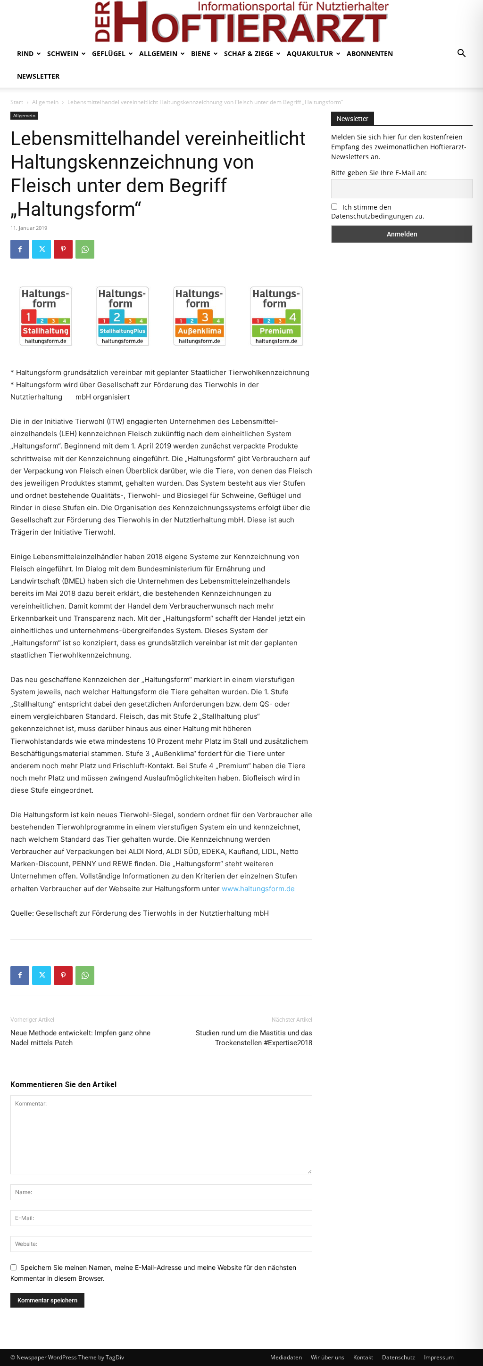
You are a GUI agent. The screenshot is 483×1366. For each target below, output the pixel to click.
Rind (25, 53)
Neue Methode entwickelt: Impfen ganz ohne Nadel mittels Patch (80, 1038)
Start (16, 102)
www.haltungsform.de (258, 888)
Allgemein (158, 53)
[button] (461, 54)
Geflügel (108, 53)
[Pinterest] (63, 249)
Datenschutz (398, 1357)
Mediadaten (286, 1357)
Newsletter (38, 76)
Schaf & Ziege (248, 53)
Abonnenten (370, 53)
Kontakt (363, 1357)
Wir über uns (327, 1357)
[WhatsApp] (84, 249)
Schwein (62, 53)
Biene (200, 53)
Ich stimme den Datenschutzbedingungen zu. (378, 211)
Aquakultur (310, 53)
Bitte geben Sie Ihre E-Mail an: (379, 172)
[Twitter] (41, 249)
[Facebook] (19, 249)
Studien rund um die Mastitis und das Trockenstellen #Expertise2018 (254, 1038)
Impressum (439, 1357)
